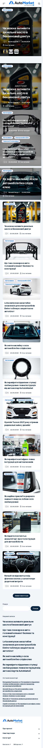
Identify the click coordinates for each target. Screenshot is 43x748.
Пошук (5, 604)
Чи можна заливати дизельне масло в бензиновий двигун (18, 623)
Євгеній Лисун (8, 689)
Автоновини (7, 138)
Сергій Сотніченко (9, 704)
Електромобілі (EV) (22, 138)
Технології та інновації (11, 141)
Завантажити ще (21, 595)
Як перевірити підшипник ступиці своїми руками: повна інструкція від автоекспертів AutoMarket (21, 667)
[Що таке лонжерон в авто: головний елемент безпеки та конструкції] (21, 31)
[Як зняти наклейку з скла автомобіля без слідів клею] (21, 184)
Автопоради (7, 10)
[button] (4, 3)
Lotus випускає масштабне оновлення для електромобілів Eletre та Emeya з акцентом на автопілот (19, 646)
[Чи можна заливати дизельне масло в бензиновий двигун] (21, 86)
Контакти (6, 744)
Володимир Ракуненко (11, 682)
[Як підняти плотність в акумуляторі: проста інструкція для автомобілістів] (21, 522)
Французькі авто (10, 557)
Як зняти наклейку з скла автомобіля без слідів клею (17, 658)
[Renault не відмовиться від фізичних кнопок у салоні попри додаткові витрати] (21, 562)
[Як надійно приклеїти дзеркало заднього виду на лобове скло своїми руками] (21, 482)
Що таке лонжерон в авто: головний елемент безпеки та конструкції (18, 633)
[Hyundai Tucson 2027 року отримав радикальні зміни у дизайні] (21, 408)
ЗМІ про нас (17, 744)
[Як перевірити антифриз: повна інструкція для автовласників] (21, 445)
